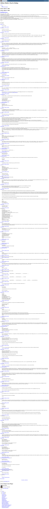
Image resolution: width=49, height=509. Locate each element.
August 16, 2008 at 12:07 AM (5, 133)
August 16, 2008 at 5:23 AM (5, 243)
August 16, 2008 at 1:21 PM (5, 402)
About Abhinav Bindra (5, 488)
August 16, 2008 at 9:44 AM (5, 335)
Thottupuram (1, 94)
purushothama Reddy (2, 102)
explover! (1, 184)
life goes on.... (3, 497)
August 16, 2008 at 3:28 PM (5, 419)
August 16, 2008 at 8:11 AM (5, 307)
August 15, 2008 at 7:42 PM (5, 31)
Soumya (1, 32)
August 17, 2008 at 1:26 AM (5, 437)
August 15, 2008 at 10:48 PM (5, 75)
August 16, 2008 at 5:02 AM (5, 226)
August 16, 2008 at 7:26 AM (5, 274)
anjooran (1, 38)
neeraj (1, 176)
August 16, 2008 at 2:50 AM (5, 188)
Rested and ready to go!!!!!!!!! (5, 506)
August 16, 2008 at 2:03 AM (5, 177)
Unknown (1, 126)
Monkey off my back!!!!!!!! (5, 503)
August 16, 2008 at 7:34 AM (5, 284)
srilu (0, 86)
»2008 (2, 491)
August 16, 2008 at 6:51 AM (5, 261)
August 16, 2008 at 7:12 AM (5, 269)
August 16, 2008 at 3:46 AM (5, 221)
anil (0, 471)
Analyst (1, 90)
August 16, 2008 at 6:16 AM (5, 255)
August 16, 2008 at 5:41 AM (5, 250)
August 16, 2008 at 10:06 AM (5, 366)
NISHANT (1, 24)
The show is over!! (4, 495)
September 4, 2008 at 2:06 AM (5, 477)
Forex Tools (8, 92)
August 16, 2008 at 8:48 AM (5, 331)
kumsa (1, 231)
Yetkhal (1, 332)
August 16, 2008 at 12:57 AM (5, 155)
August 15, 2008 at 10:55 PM (5, 85)
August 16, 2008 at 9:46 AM (5, 345)
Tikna (1, 112)
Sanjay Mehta (2, 79)
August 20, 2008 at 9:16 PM (5, 468)
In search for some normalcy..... (5, 501)
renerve (1, 398)
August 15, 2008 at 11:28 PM (5, 107)
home (2, 6)
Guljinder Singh (2, 66)
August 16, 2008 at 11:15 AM (5, 391)
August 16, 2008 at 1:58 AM (5, 175)
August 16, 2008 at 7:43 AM (5, 291)
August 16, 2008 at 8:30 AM (5, 316)
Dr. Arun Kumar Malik (3, 148)
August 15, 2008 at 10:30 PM (5, 72)
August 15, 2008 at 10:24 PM (5, 65)
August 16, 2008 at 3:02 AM (5, 203)
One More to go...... (4, 12)
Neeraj (1, 272)
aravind (1, 46)
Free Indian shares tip (4, 92)
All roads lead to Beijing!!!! (5, 507)
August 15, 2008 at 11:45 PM (5, 125)
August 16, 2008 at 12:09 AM (5, 139)
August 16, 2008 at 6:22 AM (5, 257)
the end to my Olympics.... (5, 502)
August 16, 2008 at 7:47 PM (5, 432)
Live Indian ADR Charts (15, 92)
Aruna (1, 222)
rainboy (1, 27)
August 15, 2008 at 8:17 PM (5, 41)
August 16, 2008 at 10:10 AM (5, 376)
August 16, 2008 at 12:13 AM (5, 143)
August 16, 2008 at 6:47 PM (5, 428)
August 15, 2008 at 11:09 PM (5, 93)
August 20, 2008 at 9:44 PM (5, 470)
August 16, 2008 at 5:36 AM (5, 247)
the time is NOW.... (4, 494)
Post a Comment (2, 478)
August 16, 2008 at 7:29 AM (5, 281)
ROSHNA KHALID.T (3, 326)
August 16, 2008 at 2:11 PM (5, 408)
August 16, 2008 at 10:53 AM (5, 385)
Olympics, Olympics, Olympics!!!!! (6, 505)
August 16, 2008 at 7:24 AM (5, 271)
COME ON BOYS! (4, 500)
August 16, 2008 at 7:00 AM (5, 265)
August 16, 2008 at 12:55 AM (5, 151)
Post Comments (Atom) (6, 481)
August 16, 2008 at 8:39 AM (5, 325)
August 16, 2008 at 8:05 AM (5, 300)
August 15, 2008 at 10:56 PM (5, 89)
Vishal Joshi (1, 50)
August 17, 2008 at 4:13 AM (5, 452)
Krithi (1, 371)
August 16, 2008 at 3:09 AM (5, 207)
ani (0, 172)
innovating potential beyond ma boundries (5, 457)
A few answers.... (4, 496)
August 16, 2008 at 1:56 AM (5, 171)
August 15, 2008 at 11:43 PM (5, 115)
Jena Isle (1, 161)
